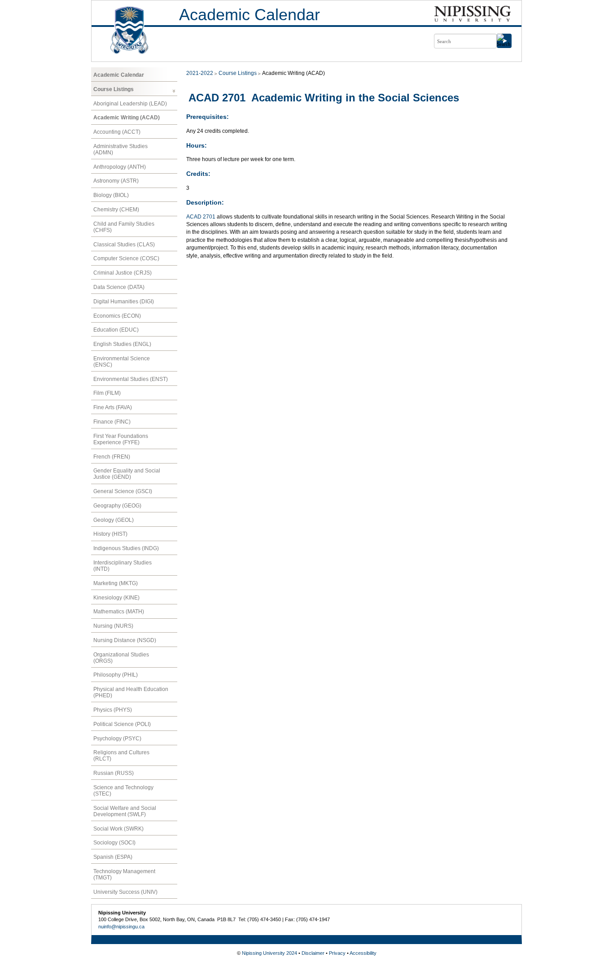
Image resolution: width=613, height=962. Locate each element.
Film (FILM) (107, 393)
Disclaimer (313, 953)
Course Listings (113, 89)
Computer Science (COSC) (126, 258)
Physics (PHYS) (112, 710)
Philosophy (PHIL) (115, 675)
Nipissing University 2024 (269, 953)
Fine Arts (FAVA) (112, 407)
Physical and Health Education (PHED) (130, 692)
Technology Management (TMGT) (124, 874)
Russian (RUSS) (113, 773)
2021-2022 (199, 73)
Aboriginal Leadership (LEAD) (130, 104)
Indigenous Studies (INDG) (126, 548)
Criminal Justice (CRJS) (122, 273)
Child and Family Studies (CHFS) (123, 227)
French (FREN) (111, 457)
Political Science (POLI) (122, 724)
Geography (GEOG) (117, 506)
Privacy (337, 953)
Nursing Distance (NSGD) (124, 640)
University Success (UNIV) (125, 892)
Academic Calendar (249, 14)
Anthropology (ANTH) (119, 167)
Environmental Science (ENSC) (121, 361)
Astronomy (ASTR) (116, 181)
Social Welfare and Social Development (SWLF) (124, 811)
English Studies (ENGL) (122, 344)
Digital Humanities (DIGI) (123, 301)
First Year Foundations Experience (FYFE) (120, 439)
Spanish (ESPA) (112, 857)
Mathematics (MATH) (118, 611)
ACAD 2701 (200, 217)
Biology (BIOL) (111, 195)
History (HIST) (110, 534)
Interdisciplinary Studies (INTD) (122, 566)
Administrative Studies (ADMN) (120, 149)
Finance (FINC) (112, 422)
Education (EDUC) (116, 330)
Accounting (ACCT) (116, 132)
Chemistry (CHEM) (116, 209)
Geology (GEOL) (113, 520)
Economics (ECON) (117, 316)
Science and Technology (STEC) (123, 790)
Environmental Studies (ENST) (130, 379)
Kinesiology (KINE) (116, 598)
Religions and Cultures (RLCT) (121, 755)
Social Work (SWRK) (118, 829)
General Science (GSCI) (122, 491)
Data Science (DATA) (118, 287)
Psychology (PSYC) (117, 738)
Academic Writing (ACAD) (126, 117)
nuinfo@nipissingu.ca (121, 926)
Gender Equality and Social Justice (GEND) (126, 474)
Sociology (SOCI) (114, 843)
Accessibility (363, 953)
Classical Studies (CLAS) (124, 244)
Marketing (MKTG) (115, 583)
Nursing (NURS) (113, 626)
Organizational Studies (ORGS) (121, 658)
